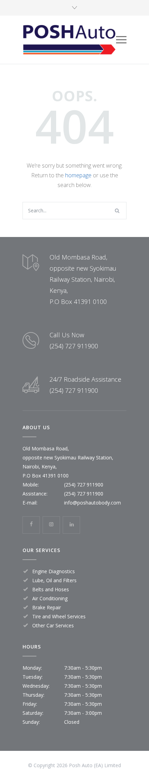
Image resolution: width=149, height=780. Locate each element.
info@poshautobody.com (92, 502)
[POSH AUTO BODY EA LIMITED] (69, 40)
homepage (78, 175)
